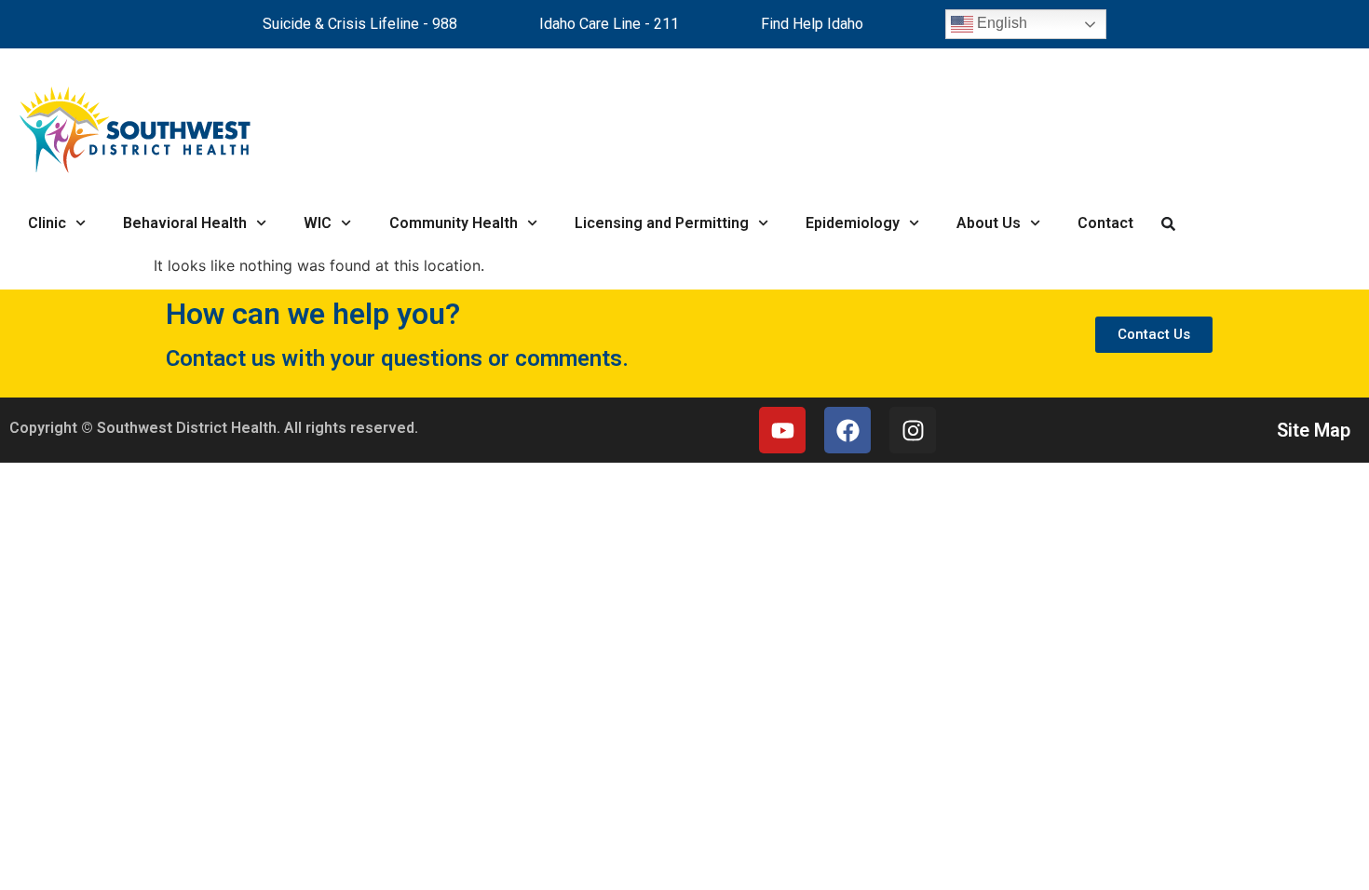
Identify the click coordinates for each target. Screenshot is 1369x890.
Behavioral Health (185, 223)
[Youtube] (782, 430)
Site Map (1313, 430)
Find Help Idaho (812, 24)
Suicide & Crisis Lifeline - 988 (360, 24)
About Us (988, 223)
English (1000, 23)
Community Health (453, 223)
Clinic (47, 223)
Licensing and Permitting (662, 223)
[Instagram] (912, 430)
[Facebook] (847, 430)
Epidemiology (853, 223)
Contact (1105, 223)
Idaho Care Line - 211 (609, 24)
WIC (318, 223)
